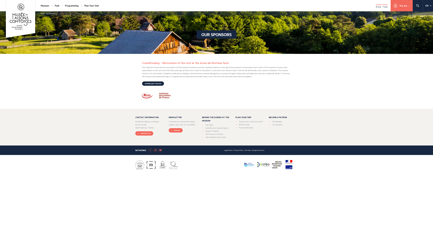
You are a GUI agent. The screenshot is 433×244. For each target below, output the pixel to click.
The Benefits (277, 122)
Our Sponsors (277, 125)
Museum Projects (212, 131)
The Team (209, 125)
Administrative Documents (215, 137)
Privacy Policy (238, 150)
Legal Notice (228, 150)
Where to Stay (244, 125)
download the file (153, 83)
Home (43, 13)
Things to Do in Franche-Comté (251, 122)
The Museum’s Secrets (214, 134)
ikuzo (262, 150)
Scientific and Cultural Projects (216, 128)
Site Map (248, 150)
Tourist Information (246, 128)
